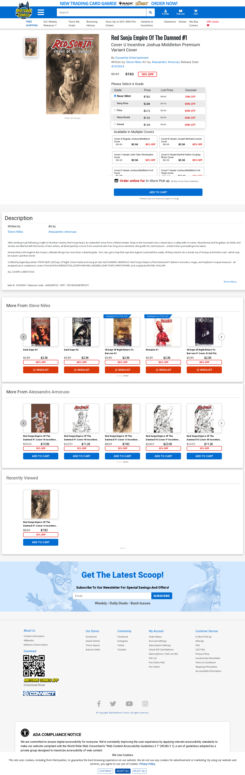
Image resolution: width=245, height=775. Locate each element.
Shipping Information (206, 666)
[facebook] (99, 705)
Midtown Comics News (36, 644)
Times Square (93, 645)
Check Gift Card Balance (161, 649)
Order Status (155, 636)
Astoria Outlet (93, 649)
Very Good (123, 117)
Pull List (153, 658)
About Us (29, 630)
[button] (41, 12)
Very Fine (122, 103)
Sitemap (199, 641)
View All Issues (72, 118)
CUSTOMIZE (105, 771)
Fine (119, 110)
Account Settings (158, 641)
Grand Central (93, 641)
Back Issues (140, 603)
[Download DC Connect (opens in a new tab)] (46, 693)
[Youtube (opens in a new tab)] (129, 705)
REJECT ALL (140, 771)
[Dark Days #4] (40, 332)
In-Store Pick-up (203, 636)
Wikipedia (29, 640)
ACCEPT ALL (123, 771)
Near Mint (124, 96)
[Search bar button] (150, 12)
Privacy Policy (202, 654)
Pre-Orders (154, 666)
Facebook (122, 636)
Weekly (101, 603)
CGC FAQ (200, 649)
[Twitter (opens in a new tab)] (113, 705)
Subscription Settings (160, 645)
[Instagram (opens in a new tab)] (145, 705)
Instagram (122, 641)
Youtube (121, 649)
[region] (23, 337)
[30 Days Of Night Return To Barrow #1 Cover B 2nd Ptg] (204, 332)
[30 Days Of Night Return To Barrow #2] (122, 332)
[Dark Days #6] (81, 332)
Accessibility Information (208, 671)
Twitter (120, 645)
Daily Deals (119, 603)
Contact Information (34, 636)
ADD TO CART (158, 192)
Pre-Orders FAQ (157, 662)
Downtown (91, 636)
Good (120, 124)
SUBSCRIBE (162, 596)
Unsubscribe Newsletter (207, 658)
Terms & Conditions (205, 662)
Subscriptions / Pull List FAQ (163, 654)
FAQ (197, 645)
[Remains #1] (163, 332)
